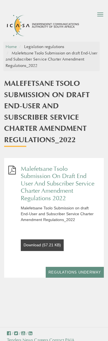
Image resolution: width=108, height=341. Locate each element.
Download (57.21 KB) (42, 245)
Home (11, 46)
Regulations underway (74, 272)
